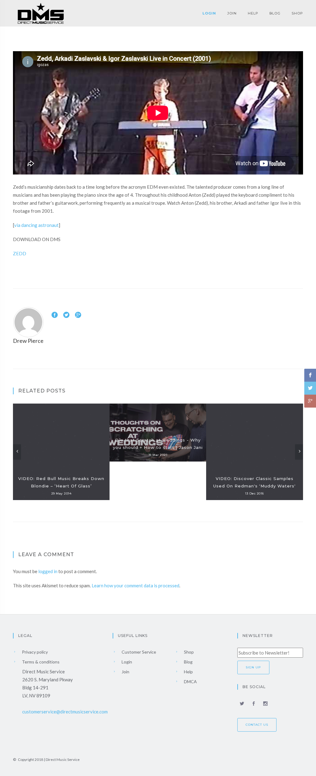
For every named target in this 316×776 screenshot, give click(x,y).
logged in (47, 571)
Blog (275, 13)
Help (253, 13)
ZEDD (19, 253)
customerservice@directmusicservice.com (65, 711)
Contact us (257, 725)
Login (209, 13)
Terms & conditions (40, 661)
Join (232, 13)
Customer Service (138, 652)
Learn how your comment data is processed (135, 585)
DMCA (190, 681)
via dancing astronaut (36, 225)
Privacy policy (34, 652)
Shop (297, 13)
